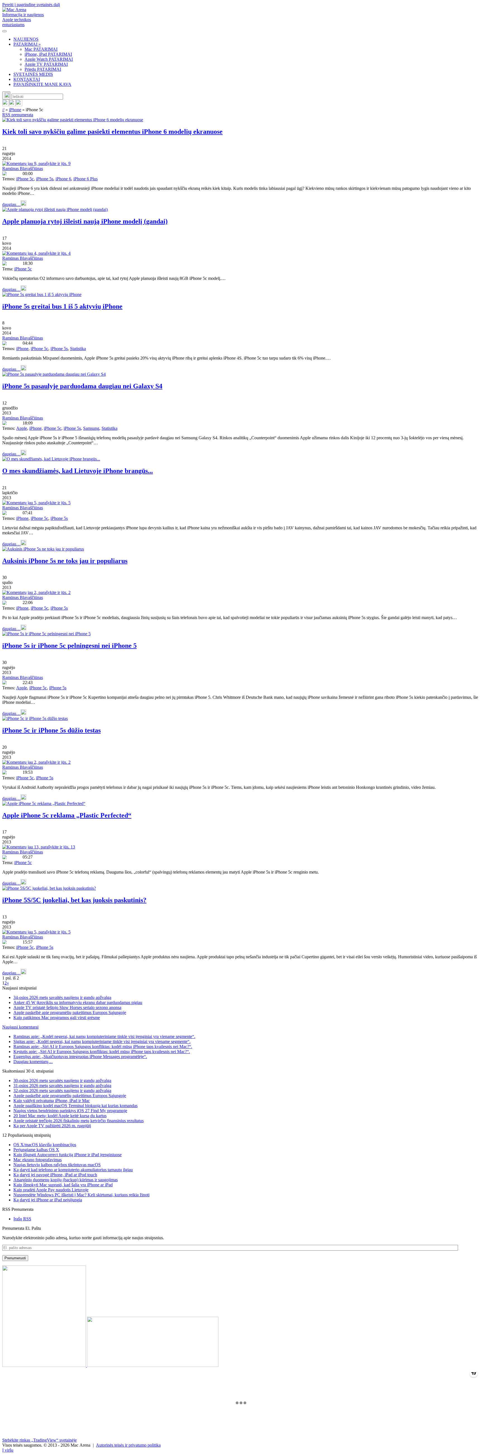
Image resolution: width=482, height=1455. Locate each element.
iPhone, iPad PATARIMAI (48, 54)
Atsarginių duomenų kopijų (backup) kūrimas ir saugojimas (65, 1179)
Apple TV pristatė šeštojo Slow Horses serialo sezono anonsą (67, 1007)
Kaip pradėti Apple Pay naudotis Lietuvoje (50, 1189)
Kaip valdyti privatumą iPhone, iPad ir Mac (51, 1100)
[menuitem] (246, 39)
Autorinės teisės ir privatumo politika (128, 1445)
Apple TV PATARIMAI (46, 64)
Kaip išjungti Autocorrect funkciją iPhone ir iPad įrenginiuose (67, 1154)
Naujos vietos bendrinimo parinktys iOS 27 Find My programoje (70, 1110)
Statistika (78, 348)
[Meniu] (4, 31)
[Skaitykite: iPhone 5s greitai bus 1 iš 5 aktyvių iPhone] (41, 294)
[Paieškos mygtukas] (6, 95)
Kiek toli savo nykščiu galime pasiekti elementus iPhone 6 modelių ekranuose (112, 131)
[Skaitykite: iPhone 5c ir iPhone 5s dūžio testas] (35, 718)
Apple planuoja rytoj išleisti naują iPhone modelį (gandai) (85, 221)
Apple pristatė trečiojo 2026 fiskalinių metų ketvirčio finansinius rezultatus (78, 1120)
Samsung (91, 428)
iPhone (15, 109)
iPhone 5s (44, 178)
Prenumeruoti (15, 1258)
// (3, 109)
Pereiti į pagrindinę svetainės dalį (31, 4)
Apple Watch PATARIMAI (49, 59)
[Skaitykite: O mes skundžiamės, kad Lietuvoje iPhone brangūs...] (51, 459)
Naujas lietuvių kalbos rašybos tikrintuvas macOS (57, 1164)
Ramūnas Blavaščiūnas (22, 168)
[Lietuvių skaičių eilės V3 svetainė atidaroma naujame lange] (241, 1316)
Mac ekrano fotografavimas (37, 1159)
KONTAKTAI (26, 79)
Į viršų (7, 1450)
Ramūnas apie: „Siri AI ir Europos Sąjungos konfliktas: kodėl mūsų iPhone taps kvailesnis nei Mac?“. (102, 1046)
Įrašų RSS (22, 1218)
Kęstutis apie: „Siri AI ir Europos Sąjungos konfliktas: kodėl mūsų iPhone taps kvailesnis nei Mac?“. (101, 1051)
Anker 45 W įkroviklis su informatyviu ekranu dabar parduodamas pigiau (77, 1002)
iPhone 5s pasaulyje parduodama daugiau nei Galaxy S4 (82, 386)
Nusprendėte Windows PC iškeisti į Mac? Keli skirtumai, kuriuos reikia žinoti (81, 1194)
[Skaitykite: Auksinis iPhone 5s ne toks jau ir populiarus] (43, 549)
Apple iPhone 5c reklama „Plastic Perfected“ (66, 815)
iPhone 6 (63, 178)
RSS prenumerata (17, 114)
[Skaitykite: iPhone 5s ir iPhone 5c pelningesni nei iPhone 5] (46, 633)
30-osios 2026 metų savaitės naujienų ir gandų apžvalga (62, 1080)
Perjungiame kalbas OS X (36, 1149)
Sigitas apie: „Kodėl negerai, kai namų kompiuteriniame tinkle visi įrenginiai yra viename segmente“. (102, 1041)
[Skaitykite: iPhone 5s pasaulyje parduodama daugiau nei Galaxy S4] (54, 374)
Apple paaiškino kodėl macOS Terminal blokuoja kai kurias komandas (75, 1105)
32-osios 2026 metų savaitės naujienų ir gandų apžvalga (62, 1090)
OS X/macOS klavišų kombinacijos (44, 1144)
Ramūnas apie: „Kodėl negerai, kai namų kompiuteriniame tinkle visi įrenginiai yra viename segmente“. (104, 1036)
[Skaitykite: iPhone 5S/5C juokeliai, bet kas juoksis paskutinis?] (49, 888)
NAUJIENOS (25, 39)
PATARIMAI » (27, 44)
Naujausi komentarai (20, 1027)
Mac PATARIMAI (41, 49)
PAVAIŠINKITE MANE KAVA (42, 84)
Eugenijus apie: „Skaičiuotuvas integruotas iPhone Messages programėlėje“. (80, 1056)
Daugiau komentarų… (33, 1061)
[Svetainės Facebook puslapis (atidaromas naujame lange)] (12, 104)
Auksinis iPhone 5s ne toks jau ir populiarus (64, 560)
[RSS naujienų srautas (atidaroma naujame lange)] (5, 104)
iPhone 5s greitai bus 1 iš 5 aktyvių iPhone (62, 306)
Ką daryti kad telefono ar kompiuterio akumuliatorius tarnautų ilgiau (73, 1169)
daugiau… (11, 204)
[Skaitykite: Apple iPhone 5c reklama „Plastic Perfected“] (43, 803)
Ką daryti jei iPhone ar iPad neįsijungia (47, 1199)
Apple (21, 428)
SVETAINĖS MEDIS (33, 74)
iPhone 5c (25, 178)
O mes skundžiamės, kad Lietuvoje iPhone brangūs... (77, 470)
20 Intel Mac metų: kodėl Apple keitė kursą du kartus (60, 1115)
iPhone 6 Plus (85, 178)
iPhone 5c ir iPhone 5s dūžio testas (51, 730)
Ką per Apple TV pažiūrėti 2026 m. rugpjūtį (52, 1125)
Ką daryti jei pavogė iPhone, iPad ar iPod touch (55, 1174)
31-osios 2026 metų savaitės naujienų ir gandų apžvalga (62, 1085)
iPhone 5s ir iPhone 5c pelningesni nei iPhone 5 (69, 645)
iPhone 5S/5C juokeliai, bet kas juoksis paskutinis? (74, 900)
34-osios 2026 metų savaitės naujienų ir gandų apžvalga (62, 997)
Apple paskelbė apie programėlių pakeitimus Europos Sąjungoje (69, 1012)
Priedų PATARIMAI (43, 69)
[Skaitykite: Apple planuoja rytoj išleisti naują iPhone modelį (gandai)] (55, 209)
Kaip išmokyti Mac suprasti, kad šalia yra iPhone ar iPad (63, 1184)
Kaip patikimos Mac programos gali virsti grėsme (56, 1017)
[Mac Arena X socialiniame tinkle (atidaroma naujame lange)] (19, 104)
